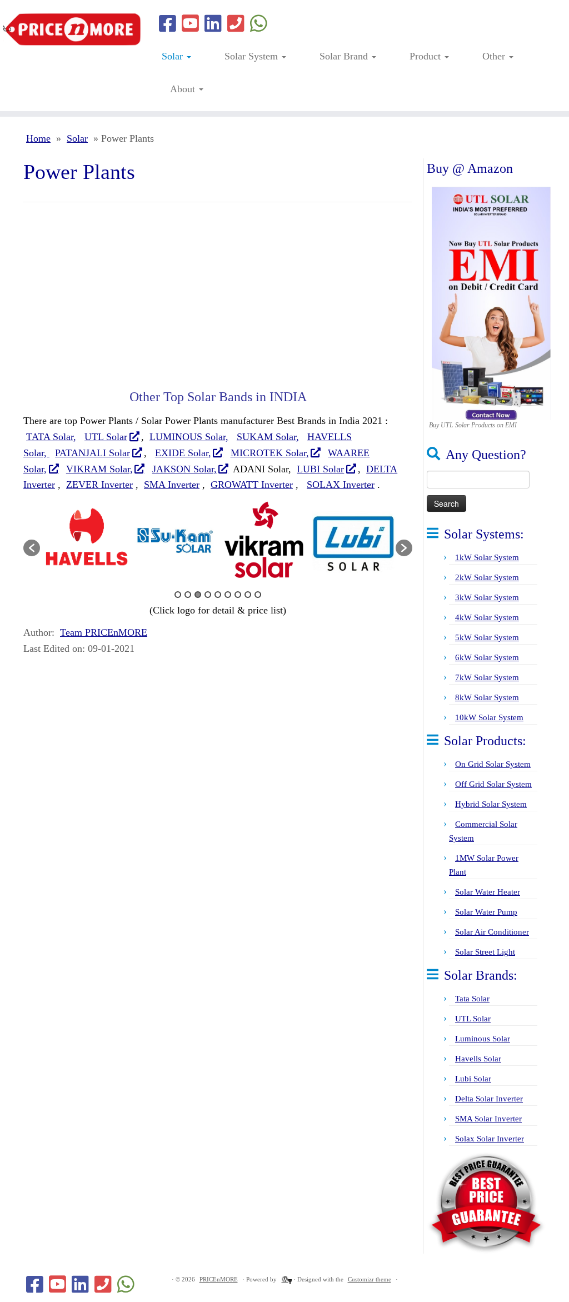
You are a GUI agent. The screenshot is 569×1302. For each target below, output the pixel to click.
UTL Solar (105, 436)
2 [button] (187, 594)
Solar (174, 56)
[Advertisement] (217, 297)
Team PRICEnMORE (103, 632)
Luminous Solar (482, 1038)
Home (38, 138)
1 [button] (177, 594)
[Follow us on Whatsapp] (258, 24)
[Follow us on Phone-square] (235, 24)
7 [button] (237, 594)
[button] (31, 548)
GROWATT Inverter (252, 484)
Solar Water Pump (486, 911)
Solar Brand (345, 56)
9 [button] (257, 594)
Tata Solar (472, 998)
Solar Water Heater (487, 891)
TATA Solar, (51, 436)
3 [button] (197, 594)
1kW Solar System (487, 557)
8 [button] (247, 594)
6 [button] (227, 594)
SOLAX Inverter (341, 484)
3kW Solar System (487, 597)
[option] (84, 542)
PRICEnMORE (218, 1279)
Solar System (252, 56)
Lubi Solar (473, 1078)
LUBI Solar (320, 469)
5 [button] (217, 594)
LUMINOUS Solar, (188, 436)
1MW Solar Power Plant (483, 865)
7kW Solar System (487, 677)
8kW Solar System (487, 697)
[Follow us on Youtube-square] (190, 24)
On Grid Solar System (493, 764)
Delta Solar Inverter (489, 1098)
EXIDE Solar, (183, 452)
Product (426, 56)
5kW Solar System (487, 637)
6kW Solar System (487, 657)
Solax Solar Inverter (489, 1138)
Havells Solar (478, 1058)
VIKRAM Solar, (99, 469)
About (184, 88)
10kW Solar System (489, 717)
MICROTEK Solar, (270, 452)
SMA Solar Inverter (488, 1118)
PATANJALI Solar (92, 452)
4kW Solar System (487, 617)
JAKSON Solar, (184, 469)
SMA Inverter (171, 484)
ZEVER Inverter (99, 484)
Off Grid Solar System (493, 784)
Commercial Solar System (483, 831)
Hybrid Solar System (491, 804)
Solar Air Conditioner (492, 931)
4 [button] (207, 594)
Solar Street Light (485, 951)
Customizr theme (369, 1279)
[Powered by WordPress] (285, 1277)
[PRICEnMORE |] (66, 30)
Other (495, 56)
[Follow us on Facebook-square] (167, 24)
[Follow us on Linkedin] (213, 24)
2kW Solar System (487, 577)
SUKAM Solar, (268, 436)
